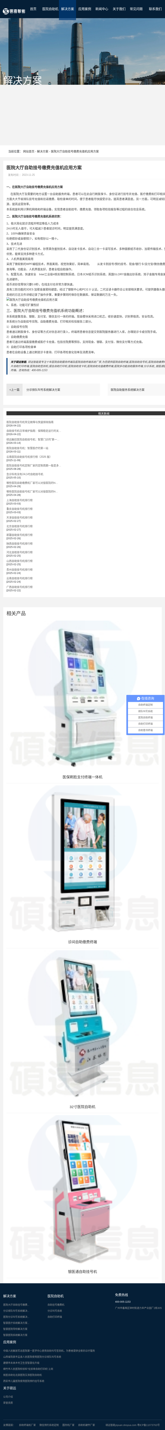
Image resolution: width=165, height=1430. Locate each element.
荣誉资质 (8, 1403)
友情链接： (9, 1425)
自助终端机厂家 (27, 1425)
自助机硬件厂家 (86, 1425)
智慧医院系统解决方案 (15, 1335)
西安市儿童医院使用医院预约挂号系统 (23, 1381)
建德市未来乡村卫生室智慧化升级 (21, 1363)
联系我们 (155, 9)
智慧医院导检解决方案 (15, 1329)
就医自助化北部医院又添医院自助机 (22, 1375)
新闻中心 (101, 9)
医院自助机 (50, 9)
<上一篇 (14, 389)
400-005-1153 (123, 1301)
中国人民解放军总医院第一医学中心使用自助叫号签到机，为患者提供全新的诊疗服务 (49, 1350)
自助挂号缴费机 (55, 1304)
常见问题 (136, 9)
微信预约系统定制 (49, 1425)
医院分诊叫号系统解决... (16, 1317)
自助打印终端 (54, 1317)
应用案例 (84, 9)
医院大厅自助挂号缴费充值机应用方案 (75, 151)
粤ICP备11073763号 (148, 1425)
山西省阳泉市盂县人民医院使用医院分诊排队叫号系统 (32, 1357)
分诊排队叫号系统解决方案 (43, 389)
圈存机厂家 (68, 1425)
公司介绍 (8, 1396)
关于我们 (119, 9)
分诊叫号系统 (54, 1311)
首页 (33, 9)
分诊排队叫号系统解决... (16, 1311)
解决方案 (67, 9)
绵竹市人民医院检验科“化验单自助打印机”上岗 (28, 1369)
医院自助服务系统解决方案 (127, 389)
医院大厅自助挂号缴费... (16, 1304)
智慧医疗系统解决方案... (16, 1323)
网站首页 (28, 151)
